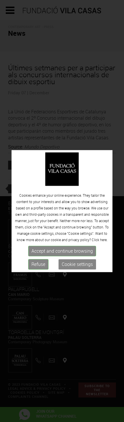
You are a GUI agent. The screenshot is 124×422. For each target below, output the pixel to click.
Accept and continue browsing (62, 251)
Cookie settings (77, 264)
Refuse (38, 264)
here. (104, 240)
